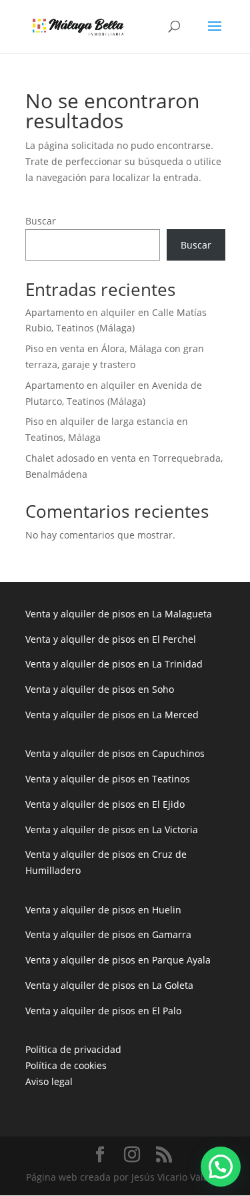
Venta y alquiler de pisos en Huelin (103, 909)
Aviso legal (49, 1081)
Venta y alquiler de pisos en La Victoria (111, 829)
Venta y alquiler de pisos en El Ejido (105, 804)
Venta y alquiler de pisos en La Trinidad (114, 663)
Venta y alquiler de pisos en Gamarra (108, 934)
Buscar (40, 220)
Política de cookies (66, 1065)
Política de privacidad (73, 1049)
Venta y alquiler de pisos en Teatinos (107, 778)
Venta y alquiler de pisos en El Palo (103, 1010)
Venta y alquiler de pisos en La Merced (112, 714)
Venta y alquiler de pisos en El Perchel (110, 639)
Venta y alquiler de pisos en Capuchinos (115, 753)
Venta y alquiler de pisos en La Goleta (109, 985)
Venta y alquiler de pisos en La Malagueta (118, 613)
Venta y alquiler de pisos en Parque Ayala (118, 959)
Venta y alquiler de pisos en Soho (99, 689)
